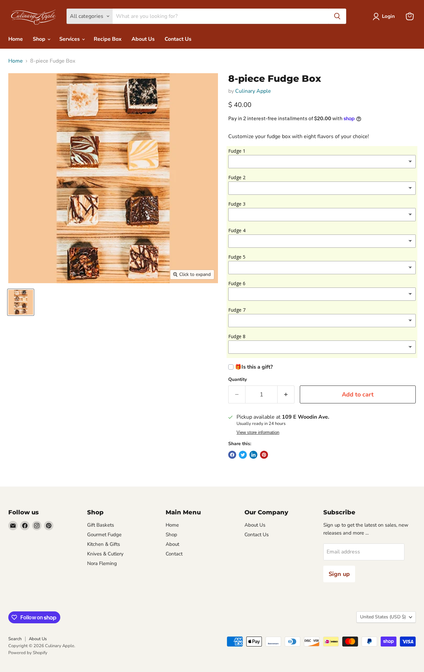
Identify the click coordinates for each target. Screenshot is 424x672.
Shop (40, 39)
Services (70, 39)
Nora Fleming (102, 563)
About (172, 544)
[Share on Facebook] (232, 455)
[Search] (337, 16)
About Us (143, 39)
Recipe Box (108, 39)
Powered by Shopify (27, 653)
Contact (174, 553)
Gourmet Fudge (104, 534)
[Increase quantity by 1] (286, 395)
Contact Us (178, 39)
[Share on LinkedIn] (253, 455)
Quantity (237, 379)
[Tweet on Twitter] (243, 455)
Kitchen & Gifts (103, 544)
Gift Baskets (100, 525)
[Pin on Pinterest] (264, 455)
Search (15, 639)
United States (383, 617)
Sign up (339, 574)
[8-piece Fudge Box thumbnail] (21, 302)
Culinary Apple (253, 91)
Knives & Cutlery (105, 553)
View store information (258, 432)
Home (15, 39)
